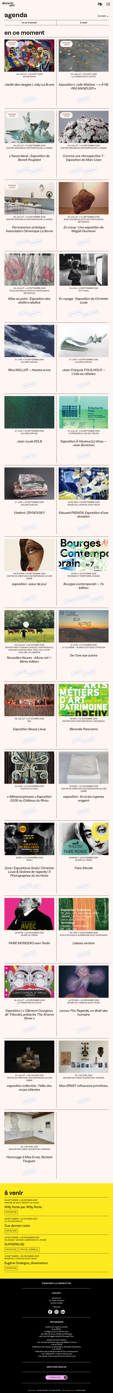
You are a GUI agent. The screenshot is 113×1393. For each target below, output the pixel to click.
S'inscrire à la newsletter (56, 1283)
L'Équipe (57, 1307)
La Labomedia (80, 1390)
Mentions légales (56, 1367)
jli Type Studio (55, 1390)
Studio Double (42, 1390)
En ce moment (29, 22)
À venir (83, 22)
